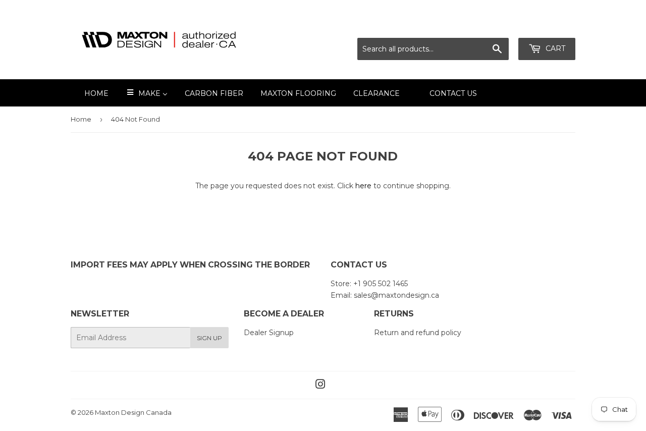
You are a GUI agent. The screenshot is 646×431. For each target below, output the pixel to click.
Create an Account (543, 25)
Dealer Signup (269, 332)
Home (81, 119)
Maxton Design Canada (133, 412)
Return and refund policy (417, 332)
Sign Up (209, 338)
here (363, 185)
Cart (554, 48)
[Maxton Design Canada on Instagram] (320, 385)
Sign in (486, 25)
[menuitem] (90, 92)
